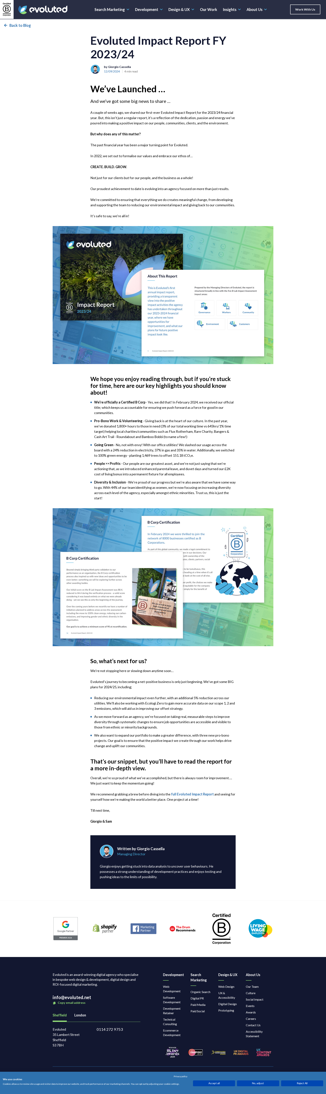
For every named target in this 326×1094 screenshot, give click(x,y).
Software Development (172, 1000)
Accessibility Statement (254, 1034)
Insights (229, 9)
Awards (251, 1012)
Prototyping (226, 1010)
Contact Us (253, 1025)
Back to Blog (20, 25)
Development (146, 9)
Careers (251, 1018)
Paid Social (198, 1011)
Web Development (172, 989)
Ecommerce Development (172, 1033)
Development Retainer (172, 1011)
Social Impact (254, 999)
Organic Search (200, 992)
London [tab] (80, 1015)
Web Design (226, 986)
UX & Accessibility (226, 995)
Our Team (252, 986)
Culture (250, 993)
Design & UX (179, 9)
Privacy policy (180, 1076)
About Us (254, 9)
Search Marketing (110, 9)
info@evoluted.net (72, 997)
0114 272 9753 (110, 1029)
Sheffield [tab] (60, 1015)
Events (250, 1006)
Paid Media (198, 1004)
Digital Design (227, 1004)
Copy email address (71, 1002)
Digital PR (197, 998)
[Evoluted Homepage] (42, 10)
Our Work (208, 9)
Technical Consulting (170, 1022)
